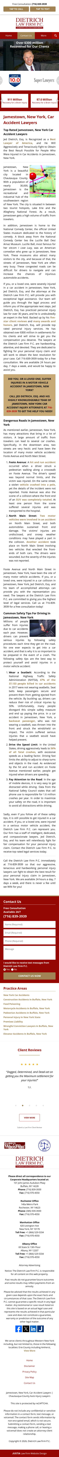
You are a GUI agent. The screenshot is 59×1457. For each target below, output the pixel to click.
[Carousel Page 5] (43, 1105)
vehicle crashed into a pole (37, 484)
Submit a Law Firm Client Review (29, 1127)
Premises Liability (13, 1021)
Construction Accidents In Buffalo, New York (27, 999)
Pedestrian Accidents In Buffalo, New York (26, 1012)
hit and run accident (43, 462)
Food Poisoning (11, 1003)
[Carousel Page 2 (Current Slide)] (22, 1105)
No (15, 969)
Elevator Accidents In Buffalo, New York (25, 1033)
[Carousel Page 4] (36, 1105)
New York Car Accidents (16, 995)
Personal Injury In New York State (21, 1017)
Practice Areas (15, 988)
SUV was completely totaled (34, 499)
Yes (8, 969)
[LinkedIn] (33, 1329)
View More (29, 1117)
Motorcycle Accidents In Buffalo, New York (26, 1008)
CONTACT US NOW (29, 976)
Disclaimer (29, 1366)
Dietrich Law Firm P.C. (39, 1441)
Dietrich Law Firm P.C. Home (29, 23)
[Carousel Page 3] (29, 1105)
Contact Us (26, 35)
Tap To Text (43, 9)
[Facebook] (18, 1329)
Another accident (37, 542)
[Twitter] (26, 1329)
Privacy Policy (29, 1371)
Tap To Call (16, 9)
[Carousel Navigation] (29, 1105)
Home (8, 35)
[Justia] (40, 1329)
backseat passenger (22, 721)
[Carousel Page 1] (15, 1105)
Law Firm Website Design (29, 1453)
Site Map (29, 1377)
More (43, 35)
